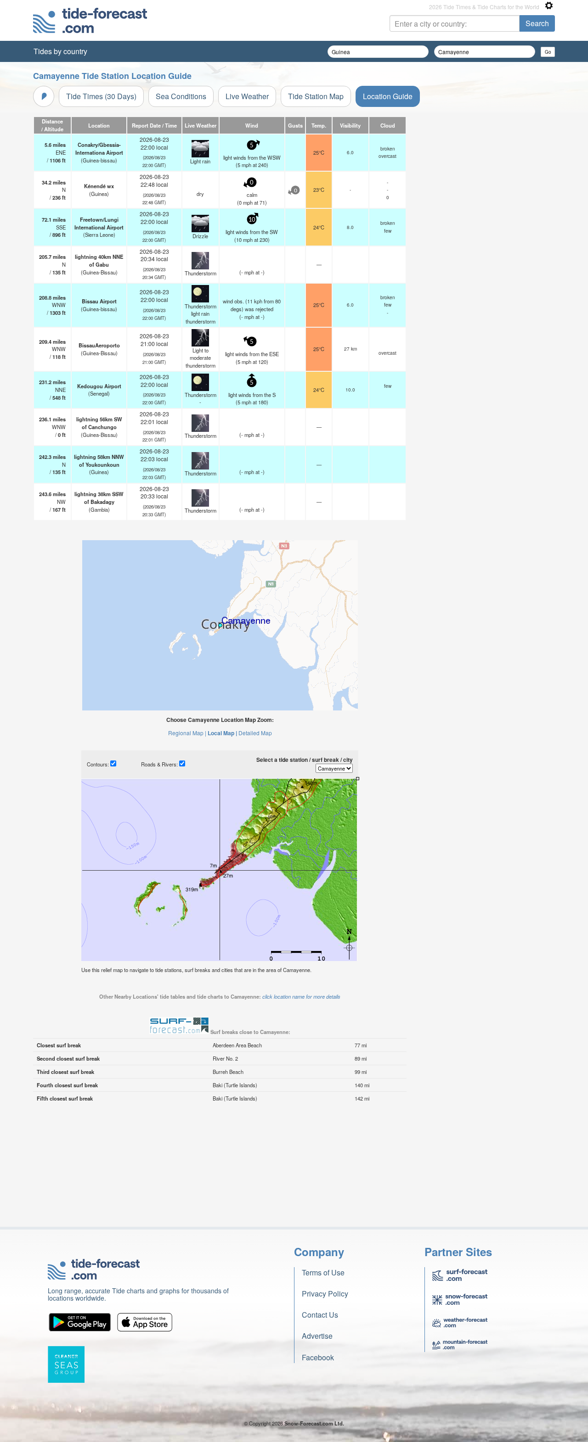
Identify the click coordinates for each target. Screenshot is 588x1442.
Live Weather (247, 96)
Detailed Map (255, 733)
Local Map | (222, 733)
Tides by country (60, 51)
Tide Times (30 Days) (101, 96)
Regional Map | (187, 733)
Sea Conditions (181, 96)
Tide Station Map (316, 96)
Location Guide (388, 96)
